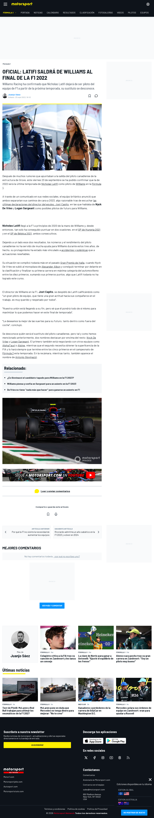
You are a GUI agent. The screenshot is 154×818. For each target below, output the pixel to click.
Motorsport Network (64, 813)
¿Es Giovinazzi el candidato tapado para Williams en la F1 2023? (40, 377)
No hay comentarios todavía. (52, 556)
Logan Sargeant (20, 341)
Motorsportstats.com (14, 791)
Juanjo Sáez (14, 95)
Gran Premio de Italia (72, 262)
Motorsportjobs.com (13, 781)
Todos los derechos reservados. (91, 813)
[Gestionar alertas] (56, 514)
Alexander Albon (51, 266)
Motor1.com (9, 777)
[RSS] (128, 758)
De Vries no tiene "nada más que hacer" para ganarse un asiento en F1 (43, 389)
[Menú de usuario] (148, 4)
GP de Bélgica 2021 (21, 233)
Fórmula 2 (8, 353)
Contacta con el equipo (93, 784)
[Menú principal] (5, 4)
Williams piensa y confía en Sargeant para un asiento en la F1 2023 (41, 383)
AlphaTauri (8, 345)
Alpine (21, 345)
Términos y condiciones (54, 809)
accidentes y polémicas (74, 250)
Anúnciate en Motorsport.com (96, 780)
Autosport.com (11, 786)
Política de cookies (76, 809)
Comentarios (89, 775)
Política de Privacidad (97, 809)
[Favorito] (90, 96)
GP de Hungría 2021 (89, 229)
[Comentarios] (97, 96)
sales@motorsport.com (94, 789)
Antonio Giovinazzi (26, 357)
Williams (80, 183)
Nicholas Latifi (49, 183)
